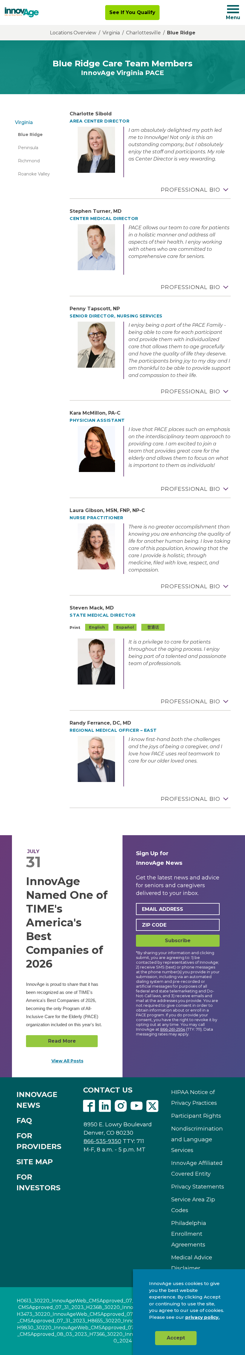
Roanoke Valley (34, 174)
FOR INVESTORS (38, 1182)
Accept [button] (176, 1338)
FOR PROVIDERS (38, 1141)
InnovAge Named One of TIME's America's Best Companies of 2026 (67, 922)
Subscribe (178, 940)
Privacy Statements (197, 1186)
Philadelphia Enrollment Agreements (188, 1234)
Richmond (29, 161)
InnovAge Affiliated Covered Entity (197, 1168)
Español (125, 627)
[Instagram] (121, 1106)
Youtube (137, 1106)
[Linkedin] (105, 1106)
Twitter (152, 1106)
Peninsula (28, 147)
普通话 (153, 627)
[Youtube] (137, 1106)
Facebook (89, 1106)
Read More (62, 1041)
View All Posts (67, 1061)
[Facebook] (89, 1106)
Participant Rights (196, 1115)
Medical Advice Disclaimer (191, 1263)
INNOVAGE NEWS (36, 1100)
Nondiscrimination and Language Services (197, 1139)
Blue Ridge (30, 134)
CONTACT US (107, 1090)
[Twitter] (152, 1106)
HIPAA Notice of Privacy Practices (194, 1097)
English (97, 627)
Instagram (121, 1106)
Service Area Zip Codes (193, 1205)
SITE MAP (34, 1161)
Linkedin (105, 1106)
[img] (22, 12)
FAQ (24, 1120)
